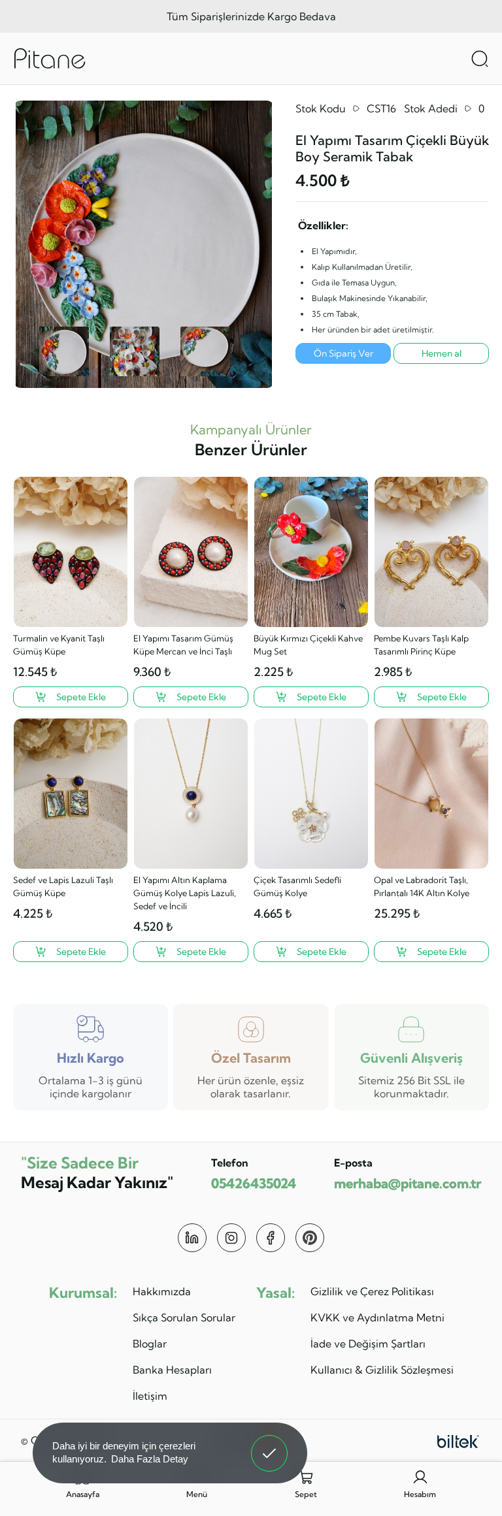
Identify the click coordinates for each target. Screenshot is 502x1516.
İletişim (150, 1395)
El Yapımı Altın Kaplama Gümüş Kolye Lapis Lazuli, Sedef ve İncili (184, 893)
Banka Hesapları (172, 1369)
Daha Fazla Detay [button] (149, 1458)
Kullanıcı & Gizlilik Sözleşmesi (382, 1369)
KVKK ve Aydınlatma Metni (377, 1317)
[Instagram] (231, 1237)
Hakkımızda (162, 1291)
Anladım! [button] (270, 1443)
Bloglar (150, 1343)
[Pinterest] (309, 1237)
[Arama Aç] (480, 59)
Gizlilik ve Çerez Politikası (372, 1291)
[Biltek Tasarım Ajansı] (458, 1440)
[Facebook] (270, 1237)
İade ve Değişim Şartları (368, 1343)
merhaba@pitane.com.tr (407, 1183)
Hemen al (441, 353)
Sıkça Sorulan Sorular (184, 1317)
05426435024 (253, 1183)
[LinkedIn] (192, 1237)
